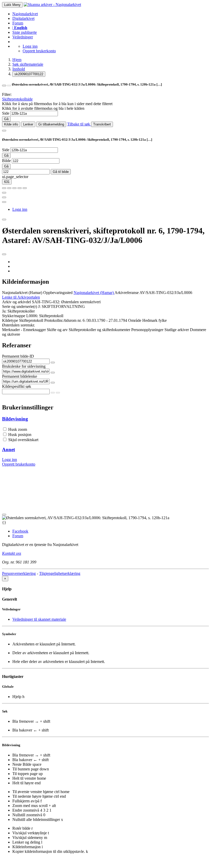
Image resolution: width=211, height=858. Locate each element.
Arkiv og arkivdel (16, 302)
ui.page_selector (15, 176)
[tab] (105, 419)
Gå (6, 119)
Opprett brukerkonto (39, 51)
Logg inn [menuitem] (19, 209)
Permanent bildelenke (19, 376)
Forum (17, 23)
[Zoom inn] (4, 188)
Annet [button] (8, 449)
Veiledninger (22, 37)
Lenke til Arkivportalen (21, 297)
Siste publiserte (24, 32)
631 (7, 182)
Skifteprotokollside (17, 99)
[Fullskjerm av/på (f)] (4, 193)
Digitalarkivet (23, 18)
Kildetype (10, 320)
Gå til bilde (61, 172)
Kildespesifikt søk (16, 386)
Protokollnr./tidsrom (60, 320)
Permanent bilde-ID (18, 356)
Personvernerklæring (19, 573)
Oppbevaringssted (58, 292)
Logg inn (30, 46)
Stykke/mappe (13, 316)
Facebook (20, 531)
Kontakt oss (11, 553)
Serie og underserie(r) (19, 306)
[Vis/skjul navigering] (4, 130)
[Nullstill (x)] (25, 188)
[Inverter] (19, 188)
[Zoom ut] (9, 188)
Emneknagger (34, 329)
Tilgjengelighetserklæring (59, 573)
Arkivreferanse (127, 292)
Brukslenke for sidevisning (24, 366)
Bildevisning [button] (15, 419)
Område (134, 320)
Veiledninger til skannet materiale (39, 619)
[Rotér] (14, 188)
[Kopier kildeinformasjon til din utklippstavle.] (4, 197)
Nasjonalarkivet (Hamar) (22, 292)
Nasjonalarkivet (25, 14)
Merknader (11, 329)
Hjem (16, 59)
